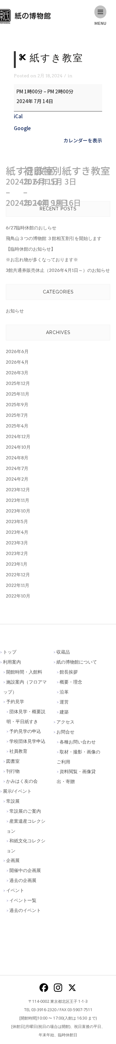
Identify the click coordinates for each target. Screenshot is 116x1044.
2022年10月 (18, 596)
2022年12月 (18, 574)
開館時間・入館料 (24, 672)
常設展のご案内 (25, 811)
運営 (64, 702)
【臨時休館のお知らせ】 (30, 249)
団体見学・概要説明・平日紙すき (25, 716)
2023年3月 (17, 542)
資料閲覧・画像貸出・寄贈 (76, 776)
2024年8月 (17, 457)
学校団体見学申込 (27, 741)
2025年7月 (17, 415)
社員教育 (18, 751)
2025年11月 (17, 394)
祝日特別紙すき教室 (66, 186)
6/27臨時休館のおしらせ (31, 227)
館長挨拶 (69, 672)
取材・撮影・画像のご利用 (78, 757)
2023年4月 (17, 532)
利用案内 (12, 662)
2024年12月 (18, 436)
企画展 (13, 860)
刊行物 (13, 771)
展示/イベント (17, 791)
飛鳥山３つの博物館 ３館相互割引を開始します (54, 238)
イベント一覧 (22, 900)
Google (22, 128)
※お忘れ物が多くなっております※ (42, 259)
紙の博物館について (76, 662)
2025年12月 (18, 383)
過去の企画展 (22, 880)
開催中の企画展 (25, 870)
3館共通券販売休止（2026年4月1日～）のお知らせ (58, 270)
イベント (15, 890)
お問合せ (65, 732)
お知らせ (15, 310)
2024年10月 (18, 447)
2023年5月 (17, 521)
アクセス (65, 722)
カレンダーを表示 (82, 140)
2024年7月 (17, 468)
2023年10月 (18, 510)
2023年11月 (17, 500)
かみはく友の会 (22, 781)
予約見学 (15, 701)
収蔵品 (63, 652)
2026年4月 (17, 362)
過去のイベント (25, 910)
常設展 (13, 801)
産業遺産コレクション (25, 826)
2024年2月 (17, 479)
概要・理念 (71, 682)
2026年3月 (17, 372)
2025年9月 (17, 404)
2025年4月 (17, 425)
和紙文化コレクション (25, 846)
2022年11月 (17, 585)
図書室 (13, 761)
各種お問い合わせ (78, 742)
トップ (9, 652)
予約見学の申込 (25, 731)
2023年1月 (16, 564)
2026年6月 (17, 351)
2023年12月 (18, 489)
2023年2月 (17, 553)
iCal (18, 116)
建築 (64, 712)
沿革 (64, 692)
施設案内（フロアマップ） (25, 687)
